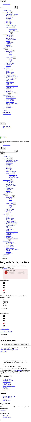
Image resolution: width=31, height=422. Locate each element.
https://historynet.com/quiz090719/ (9, 349)
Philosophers (9, 46)
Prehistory (8, 66)
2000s (10, 52)
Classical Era (9, 64)
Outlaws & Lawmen (11, 39)
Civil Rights (12, 30)
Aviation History (10, 99)
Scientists (8, 45)
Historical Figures (10, 87)
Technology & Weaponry (12, 76)
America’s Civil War (11, 98)
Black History (9, 69)
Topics (4, 68)
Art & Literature (10, 83)
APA (2, 344)
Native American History (12, 92)
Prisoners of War (10, 73)
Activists (8, 41)
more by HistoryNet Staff (6, 331)
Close (3, 1)
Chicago (22, 344)
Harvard (10, 344)
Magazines (5, 95)
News (7, 84)
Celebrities (8, 43)
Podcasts (5, 110)
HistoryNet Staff (5, 268)
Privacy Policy (6, 112)
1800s (10, 55)
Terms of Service (7, 114)
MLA (5, 344)
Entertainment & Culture (12, 86)
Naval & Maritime (10, 79)
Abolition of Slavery (14, 31)
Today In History (7, 10)
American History (10, 96)
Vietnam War (9, 23)
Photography (9, 88)
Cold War (8, 21)
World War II (9, 19)
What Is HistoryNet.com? (9, 396)
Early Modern (9, 57)
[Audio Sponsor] (15, 277)
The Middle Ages (10, 63)
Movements (9, 27)
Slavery (8, 71)
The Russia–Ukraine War (12, 14)
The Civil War (9, 17)
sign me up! (3, 410)
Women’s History (10, 72)
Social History (9, 91)
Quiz (4, 337)
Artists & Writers (10, 42)
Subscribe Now (6, 4)
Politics (7, 80)
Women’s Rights (13, 29)
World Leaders (9, 37)
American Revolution (11, 15)
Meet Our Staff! (7, 400)
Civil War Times (10, 100)
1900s (10, 54)
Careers (5, 399)
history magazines (17, 370)
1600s (10, 60)
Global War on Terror (11, 25)
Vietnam (8, 104)
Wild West (8, 90)
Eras (4, 48)
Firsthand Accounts (10, 75)
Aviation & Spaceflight (11, 78)
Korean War (9, 22)
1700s (10, 59)
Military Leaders (10, 38)
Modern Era (9, 51)
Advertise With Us (7, 397)
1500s (10, 62)
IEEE (26, 344)
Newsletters (6, 108)
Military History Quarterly (12, 103)
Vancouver (16, 344)
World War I (9, 18)
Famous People (6, 34)
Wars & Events (6, 13)
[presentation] (11, 12)
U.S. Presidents (9, 35)
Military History (10, 82)
